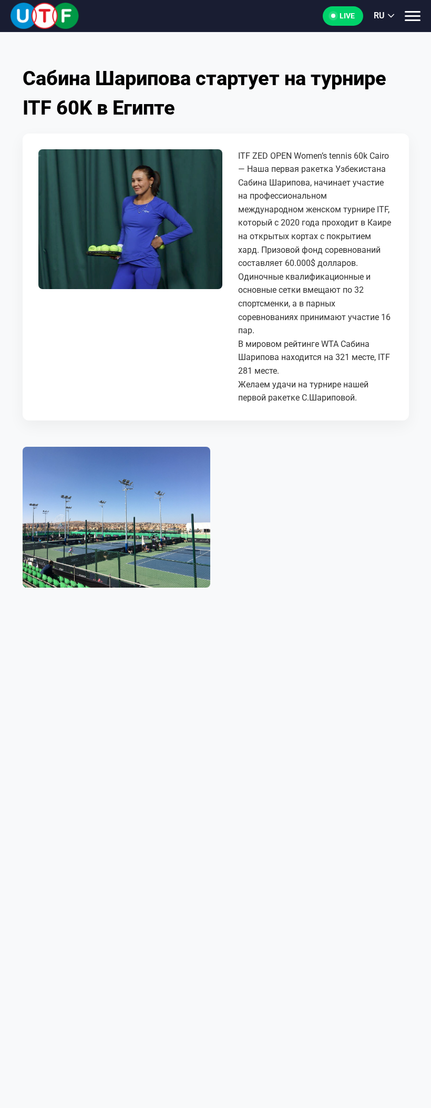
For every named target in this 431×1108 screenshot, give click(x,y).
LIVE (347, 16)
